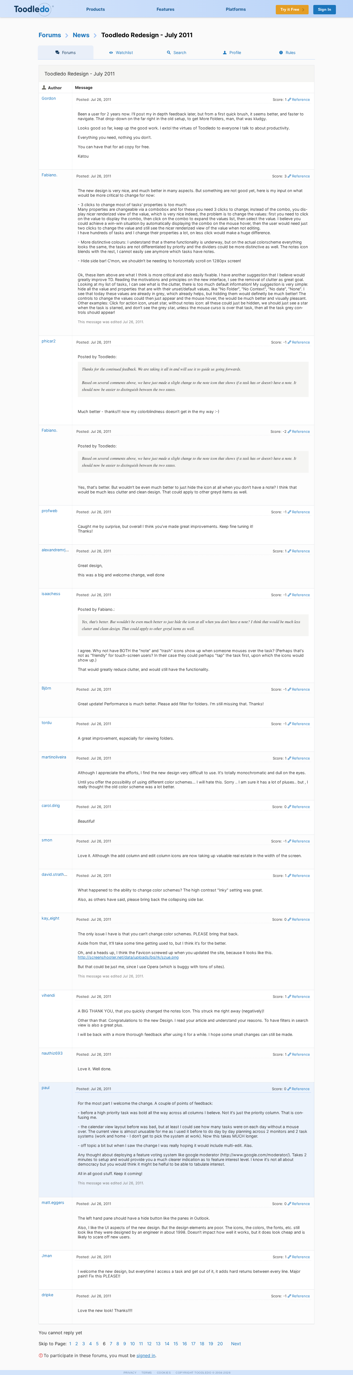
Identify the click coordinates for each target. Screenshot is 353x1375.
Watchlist (124, 52)
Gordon (49, 98)
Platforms (236, 9)
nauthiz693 (52, 1053)
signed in (146, 1355)
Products (95, 9)
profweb (49, 510)
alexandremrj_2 (56, 549)
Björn (46, 688)
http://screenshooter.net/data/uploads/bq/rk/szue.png (128, 957)
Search (179, 52)
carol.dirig (51, 805)
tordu (47, 722)
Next (236, 1343)
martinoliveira (54, 757)
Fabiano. (49, 174)
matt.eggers (53, 1202)
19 (210, 1343)
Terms (146, 1372)
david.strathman (57, 874)
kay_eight (50, 918)
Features (166, 9)
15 (175, 1343)
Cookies (164, 1372)
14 (167, 1343)
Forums (50, 35)
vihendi (48, 995)
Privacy (130, 1372)
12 (149, 1343)
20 (220, 1343)
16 (184, 1343)
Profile (235, 52)
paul (45, 1087)
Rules (291, 52)
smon (47, 840)
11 (141, 1343)
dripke (47, 1294)
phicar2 (49, 341)
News (81, 35)
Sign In (324, 9)
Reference (301, 99)
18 (202, 1343)
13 (158, 1343)
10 (132, 1343)
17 (193, 1343)
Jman (47, 1255)
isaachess (51, 593)
